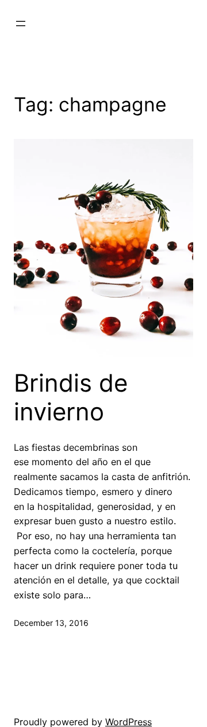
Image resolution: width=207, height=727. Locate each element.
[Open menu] (21, 23)
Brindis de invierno (71, 397)
